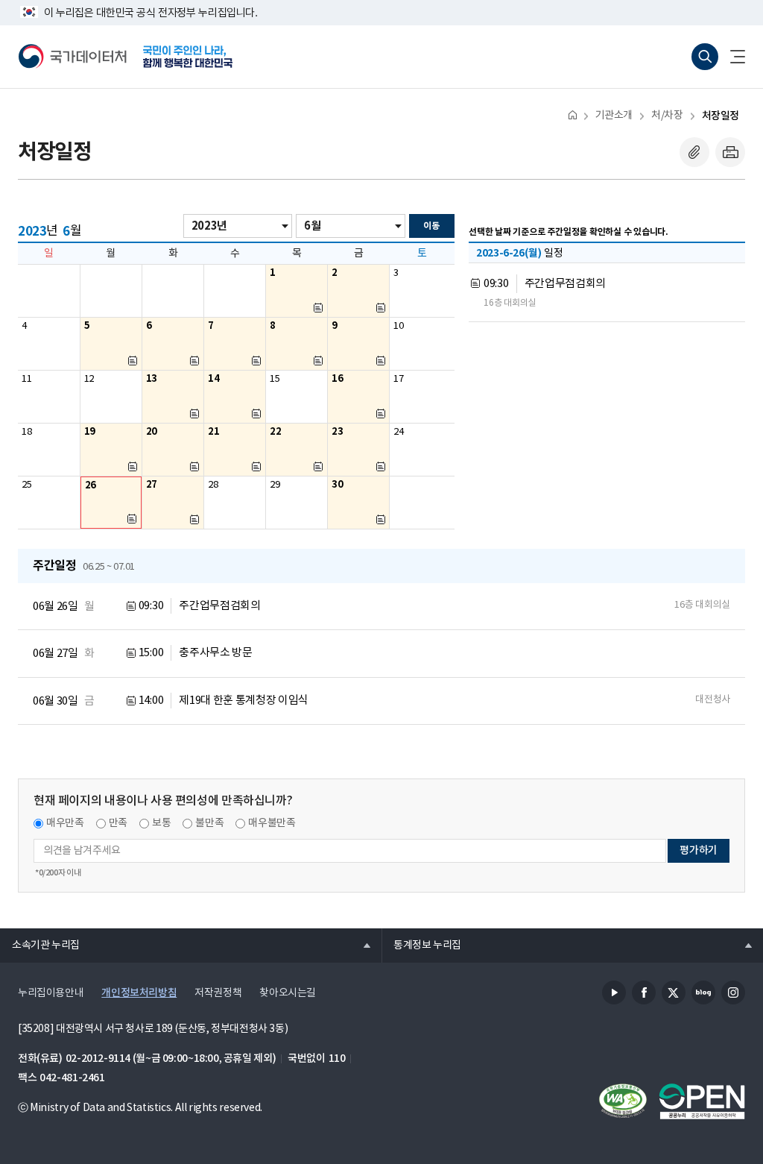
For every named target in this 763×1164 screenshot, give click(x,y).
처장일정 (720, 116)
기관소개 (614, 116)
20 (151, 432)
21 (213, 432)
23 (337, 432)
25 (26, 485)
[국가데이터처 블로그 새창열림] (703, 992)
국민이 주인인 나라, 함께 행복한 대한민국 (187, 57)
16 (337, 379)
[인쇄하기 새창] (730, 152)
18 (26, 432)
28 (213, 485)
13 (151, 379)
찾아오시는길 (287, 993)
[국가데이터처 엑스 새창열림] (674, 992)
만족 (118, 823)
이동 (431, 226)
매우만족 (65, 823)
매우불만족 (271, 823)
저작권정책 (217, 993)
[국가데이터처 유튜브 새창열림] (614, 992)
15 (274, 379)
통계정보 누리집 (421, 945)
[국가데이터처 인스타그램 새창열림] (733, 992)
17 (398, 379)
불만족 (209, 823)
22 (275, 432)
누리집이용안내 (50, 993)
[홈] (573, 114)
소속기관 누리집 (40, 945)
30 (337, 485)
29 (274, 485)
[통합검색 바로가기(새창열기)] (704, 56)
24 (398, 432)
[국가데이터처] (73, 56)
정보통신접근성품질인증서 (623, 1101)
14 (213, 379)
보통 (161, 823)
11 (26, 379)
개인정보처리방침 (139, 993)
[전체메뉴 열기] (731, 56)
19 (89, 432)
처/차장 (667, 116)
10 (398, 326)
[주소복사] (694, 152)
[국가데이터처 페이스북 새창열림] (644, 992)
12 (89, 379)
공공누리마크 (702, 1101)
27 (151, 485)
